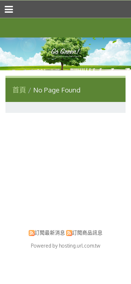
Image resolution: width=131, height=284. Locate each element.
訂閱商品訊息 (87, 232)
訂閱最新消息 (50, 232)
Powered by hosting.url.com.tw (65, 245)
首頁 (19, 90)
